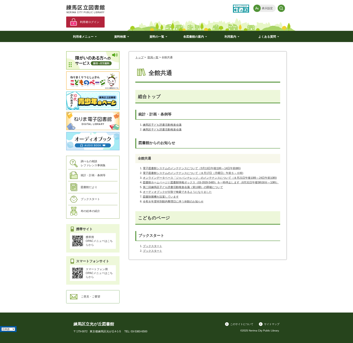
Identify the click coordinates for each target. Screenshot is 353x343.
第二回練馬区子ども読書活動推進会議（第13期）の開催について (183, 187)
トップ (139, 57)
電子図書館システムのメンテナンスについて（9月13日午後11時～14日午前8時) (192, 168)
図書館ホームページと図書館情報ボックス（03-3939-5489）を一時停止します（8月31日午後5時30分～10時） (211, 182)
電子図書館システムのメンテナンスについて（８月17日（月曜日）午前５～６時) (193, 173)
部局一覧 (152, 57)
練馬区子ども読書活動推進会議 (162, 124)
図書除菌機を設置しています (161, 196)
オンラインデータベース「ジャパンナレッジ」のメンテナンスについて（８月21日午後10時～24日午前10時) (210, 177)
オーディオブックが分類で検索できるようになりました (177, 191)
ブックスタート (152, 246)
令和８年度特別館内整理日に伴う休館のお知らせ (173, 201)
